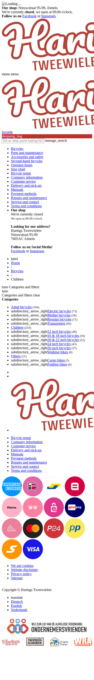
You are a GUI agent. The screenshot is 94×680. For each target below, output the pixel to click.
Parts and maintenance (27, 153)
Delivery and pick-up (26, 185)
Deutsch (17, 602)
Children (17, 327)
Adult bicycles (21, 307)
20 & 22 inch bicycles (63, 340)
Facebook (29, 16)
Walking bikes (57, 352)
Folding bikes (57, 364)
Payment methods (24, 194)
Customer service (23, 181)
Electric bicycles (59, 311)
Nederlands (19, 610)
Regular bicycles (59, 319)
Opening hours (21, 165)
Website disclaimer (24, 570)
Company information (27, 177)
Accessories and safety (27, 157)
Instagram (48, 16)
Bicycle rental (21, 173)
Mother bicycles (58, 315)
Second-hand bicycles (26, 161)
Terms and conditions (26, 206)
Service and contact (25, 202)
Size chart (18, 169)
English (16, 606)
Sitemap (17, 578)
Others (16, 356)
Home (15, 263)
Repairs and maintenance (29, 198)
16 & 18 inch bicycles (63, 336)
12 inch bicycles (59, 332)
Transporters (56, 323)
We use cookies (22, 566)
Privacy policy (21, 574)
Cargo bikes (56, 360)
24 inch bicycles (59, 344)
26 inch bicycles (59, 348)
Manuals (17, 190)
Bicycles (17, 149)
